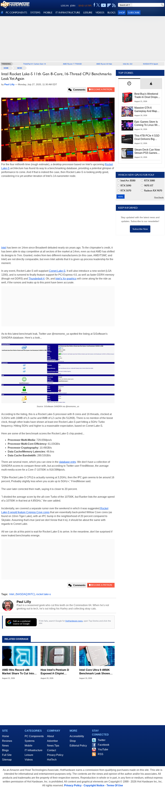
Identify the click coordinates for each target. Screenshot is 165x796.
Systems (29, 741)
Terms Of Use (115, 785)
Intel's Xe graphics (65, 278)
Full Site (7, 755)
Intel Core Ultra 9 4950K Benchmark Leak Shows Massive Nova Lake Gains (95, 671)
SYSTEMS (35, 12)
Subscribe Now (140, 229)
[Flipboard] (109, 5)
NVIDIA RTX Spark (150, 63)
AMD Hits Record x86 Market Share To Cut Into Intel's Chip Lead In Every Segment (18, 671)
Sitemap (7, 759)
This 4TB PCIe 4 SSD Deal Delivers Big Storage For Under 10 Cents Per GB (147, 137)
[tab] (129, 83)
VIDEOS (100, 12)
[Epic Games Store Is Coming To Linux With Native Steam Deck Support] (127, 125)
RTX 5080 (149, 180)
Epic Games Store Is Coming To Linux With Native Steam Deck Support (147, 123)
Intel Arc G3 (127, 63)
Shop (122, 12)
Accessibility (77, 736)
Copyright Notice (94, 785)
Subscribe (134, 12)
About (50, 736)
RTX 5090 (125, 185)
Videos (29, 759)
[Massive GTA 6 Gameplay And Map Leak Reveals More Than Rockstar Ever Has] (127, 111)
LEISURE (87, 12)
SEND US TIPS (85, 5)
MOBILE (48, 12)
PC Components (34, 736)
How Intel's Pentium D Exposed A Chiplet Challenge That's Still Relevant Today (55, 671)
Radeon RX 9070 (153, 190)
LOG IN (65, 5)
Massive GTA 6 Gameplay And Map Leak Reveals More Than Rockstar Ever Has (145, 109)
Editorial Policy (78, 745)
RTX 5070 (125, 190)
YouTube (103, 749)
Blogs (5, 750)
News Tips (53, 745)
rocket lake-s (43, 594)
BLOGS (111, 12)
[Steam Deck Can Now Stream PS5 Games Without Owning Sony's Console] (127, 153)
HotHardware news (74, 621)
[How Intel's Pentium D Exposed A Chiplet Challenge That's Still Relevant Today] (58, 656)
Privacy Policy (55, 755)
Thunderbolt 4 (36, 278)
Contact (51, 750)
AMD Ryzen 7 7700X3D (72, 63)
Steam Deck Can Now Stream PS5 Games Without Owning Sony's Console (147, 151)
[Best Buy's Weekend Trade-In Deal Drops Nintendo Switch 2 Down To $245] (127, 97)
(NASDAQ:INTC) (25, 594)
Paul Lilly (24, 601)
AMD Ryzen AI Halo (104, 63)
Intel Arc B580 (127, 180)
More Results (159, 197)
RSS (100, 754)
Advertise (52, 741)
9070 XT (148, 185)
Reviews (7, 741)
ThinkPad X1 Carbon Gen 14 (34, 63)
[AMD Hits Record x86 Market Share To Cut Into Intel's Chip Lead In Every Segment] (19, 656)
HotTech (52, 759)
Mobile (28, 745)
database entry (67, 462)
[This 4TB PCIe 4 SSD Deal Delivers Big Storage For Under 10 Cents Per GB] (127, 139)
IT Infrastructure (33, 750)
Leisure (29, 755)
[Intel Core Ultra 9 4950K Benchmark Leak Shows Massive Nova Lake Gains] (97, 656)
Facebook (103, 744)
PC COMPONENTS (16, 12)
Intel (3, 247)
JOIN (72, 5)
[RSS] (114, 5)
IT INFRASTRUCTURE (68, 12)
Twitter (101, 740)
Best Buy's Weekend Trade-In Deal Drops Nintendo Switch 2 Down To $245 (146, 95)
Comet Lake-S (57, 270)
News (19, 68)
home (6, 68)
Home (5, 736)
